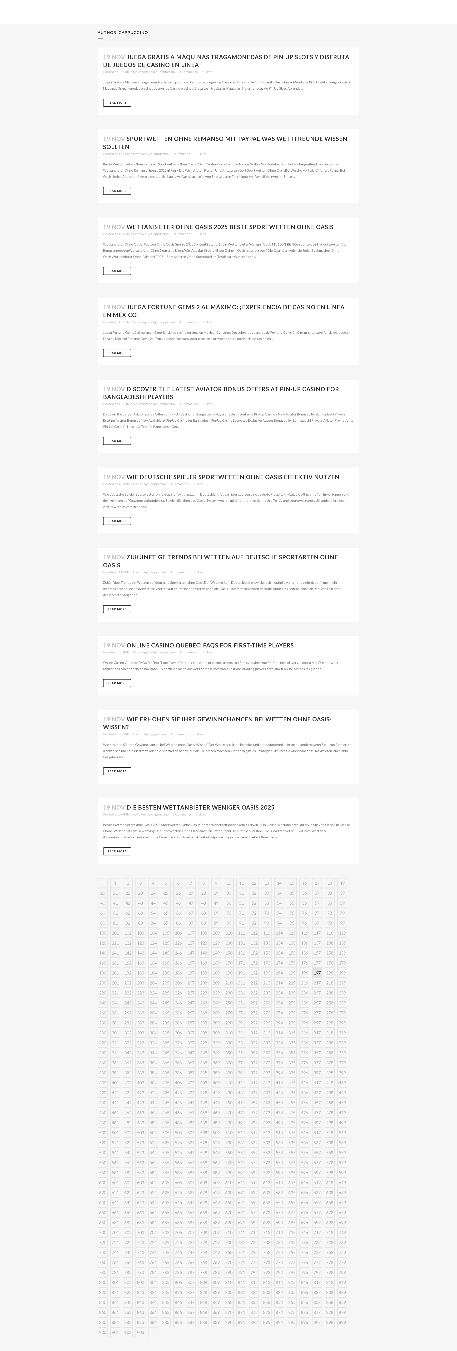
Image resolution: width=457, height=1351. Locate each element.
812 (254, 1282)
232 (254, 992)
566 (178, 1162)
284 (153, 1022)
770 (228, 1262)
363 (140, 1062)
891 (241, 1322)
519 (342, 1132)
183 (140, 972)
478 (329, 1112)
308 (203, 1032)
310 (228, 1032)
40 (102, 903)
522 (127, 1142)
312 (254, 1032)
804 (153, 1282)
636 (304, 1192)
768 (203, 1262)
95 (291, 923)
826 (178, 1292)
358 (329, 1052)
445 (165, 1102)
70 (228, 913)
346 (178, 1052)
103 (140, 933)
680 (102, 1222)
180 (102, 972)
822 (127, 1292)
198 (329, 972)
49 (216, 903)
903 (140, 1332)
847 (190, 1302)
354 (279, 1052)
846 (178, 1302)
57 (317, 903)
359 (342, 1052)
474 (279, 1112)
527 (190, 1142)
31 (241, 893)
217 (317, 982)
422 (127, 1092)
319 (342, 1032)
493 (266, 1122)
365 (165, 1062)
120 (102, 943)
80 (102, 923)
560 (102, 1162)
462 (127, 1112)
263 (140, 1012)
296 (304, 1022)
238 (329, 992)
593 (266, 1172)
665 (165, 1212)
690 (228, 1222)
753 (266, 1252)
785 (165, 1272)
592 (254, 1172)
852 (254, 1302)
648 (203, 1202)
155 (291, 952)
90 (228, 923)
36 (304, 893)
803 (140, 1282)
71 (241, 913)
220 (102, 992)
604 (153, 1182)
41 (115, 903)
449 (216, 1102)
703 (140, 1232)
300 (102, 1032)
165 (165, 962)
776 (304, 1262)
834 (279, 1292)
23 (140, 893)
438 (329, 1092)
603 (140, 1182)
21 (115, 893)
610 (228, 1182)
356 (304, 1052)
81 (115, 923)
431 (241, 1092)
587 (190, 1172)
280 (102, 1022)
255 (291, 1002)
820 (102, 1292)
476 (304, 1112)
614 (279, 1182)
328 (203, 1042)
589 (216, 1172)
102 (127, 933)
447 (190, 1102)
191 (241, 972)
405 (165, 1082)
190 (228, 972)
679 (342, 1212)
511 (241, 1132)
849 (216, 1302)
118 (329, 933)
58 (329, 903)
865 (165, 1312)
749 (216, 1252)
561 (115, 1162)
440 (102, 1102)
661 (115, 1212)
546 (178, 1152)
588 (203, 1172)
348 (203, 1052)
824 (153, 1292)
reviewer (139, 154)
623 (140, 1192)
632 (254, 1192)
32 (254, 893)
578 (329, 1162)
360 (102, 1062)
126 (178, 943)
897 (317, 1322)
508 (203, 1132)
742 (127, 1252)
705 (165, 1232)
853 (266, 1302)
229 (216, 992)
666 (178, 1212)
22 (127, 893)
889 (216, 1322)
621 (115, 1192)
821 (115, 1292)
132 (254, 943)
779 (342, 1262)
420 (102, 1092)
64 (153, 913)
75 (291, 913)
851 (241, 1302)
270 (228, 1012)
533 (266, 1142)
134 (279, 943)
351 (241, 1052)
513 (266, 1132)
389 (216, 1072)
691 (241, 1222)
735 (291, 1242)
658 (329, 1202)
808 (203, 1282)
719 (342, 1232)
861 (115, 1312)
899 (342, 1322)
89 (216, 923)
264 (153, 1012)
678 (329, 1212)
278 (329, 1012)
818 (329, 1282)
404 (153, 1082)
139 (342, 943)
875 (291, 1312)
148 (203, 952)
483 (140, 1122)
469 (216, 1112)
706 (178, 1232)
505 (165, 1132)
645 (165, 1202)
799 (342, 1272)
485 (165, 1122)
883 (140, 1322)
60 (102, 913)
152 (254, 952)
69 (216, 913)
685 (165, 1222)
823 (140, 1292)
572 (254, 1162)
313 (266, 1032)
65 (165, 913)
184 (153, 972)
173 (266, 962)
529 (216, 1142)
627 (190, 1192)
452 (254, 1102)
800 (102, 1282)
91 (241, 923)
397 (317, 1072)
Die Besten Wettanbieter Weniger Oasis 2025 (201, 807)
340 (102, 1052)
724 (153, 1242)
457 (317, 1102)
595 (291, 1172)
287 (190, 1022)
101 (115, 933)
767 (190, 1262)
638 (329, 1192)
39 (342, 893)
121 (115, 943)
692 (254, 1222)
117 (317, 933)
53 (266, 903)
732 (254, 1242)
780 (102, 1272)
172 (254, 962)
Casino (138, 484)
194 (279, 972)
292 (254, 1022)
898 (329, 1322)
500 (102, 1132)
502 (127, 1132)
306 (178, 1032)
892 (254, 1322)
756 (304, 1252)
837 (317, 1292)
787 (190, 1272)
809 (216, 1282)
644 (153, 1202)
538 (329, 1142)
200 (102, 982)
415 (291, 1082)
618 (329, 1182)
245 (165, 1002)
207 (190, 982)
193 (266, 972)
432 (254, 1092)
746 (178, 1252)
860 (102, 1312)
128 (203, 943)
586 (178, 1172)
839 (342, 1292)
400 (102, 1082)
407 (190, 1082)
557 (317, 1152)
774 (279, 1262)
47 (191, 903)
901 (115, 1332)
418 (329, 1082)
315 (291, 1032)
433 (266, 1092)
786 (178, 1272)
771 (241, 1262)
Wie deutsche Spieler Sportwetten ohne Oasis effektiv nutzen (233, 476)
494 (279, 1122)
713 (266, 1232)
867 (190, 1312)
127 (190, 943)
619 (342, 1182)
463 (140, 1112)
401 (115, 1082)
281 (115, 1022)
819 (342, 1282)
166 (178, 962)
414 (279, 1082)
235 (291, 992)
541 (115, 1152)
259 (342, 1002)
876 (304, 1312)
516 (304, 1132)
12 (254, 883)
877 (317, 1312)
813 (266, 1282)
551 (241, 1152)
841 (115, 1302)
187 (190, 972)
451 (241, 1102)
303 (140, 1032)
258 (329, 1002)
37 (317, 893)
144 (153, 952)
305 (165, 1032)
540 (102, 1152)
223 (140, 992)
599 (342, 1172)
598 (329, 1172)
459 (342, 1102)
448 (203, 1102)
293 (266, 1022)
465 (165, 1112)
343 (140, 1052)
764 (153, 1262)
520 (102, 1142)
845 (165, 1302)
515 (291, 1132)
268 (203, 1012)
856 (304, 1302)
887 (190, 1322)
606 (178, 1182)
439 (342, 1092)
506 (178, 1132)
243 (140, 1002)
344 (153, 1052)
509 (216, 1132)
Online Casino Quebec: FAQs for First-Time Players (210, 645)
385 (165, 1072)
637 (317, 1192)
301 (115, 1032)
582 (127, 1172)
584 (153, 1172)
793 (266, 1272)
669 (216, 1212)
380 (102, 1072)
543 (140, 1152)
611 (241, 1182)
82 (127, 923)
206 (178, 982)
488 (203, 1122)
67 (191, 913)
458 (329, 1102)
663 (140, 1212)
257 (317, 1002)
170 (228, 962)
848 (203, 1302)
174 (279, 962)
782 (127, 1272)
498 (329, 1122)
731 (241, 1242)
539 (342, 1142)
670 (228, 1212)
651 (241, 1202)
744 (153, 1252)
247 (190, 1002)
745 (165, 1252)
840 (102, 1302)
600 (102, 1182)
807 (190, 1282)
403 (140, 1082)
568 (203, 1162)
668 (203, 1212)
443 (140, 1102)
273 (266, 1012)
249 (216, 1002)
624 (153, 1192)
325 (165, 1042)
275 (291, 1012)
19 (342, 883)
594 (279, 1172)
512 (254, 1132)
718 (329, 1232)
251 (241, 1002)
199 (342, 972)
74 (279, 913)
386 (178, 1072)
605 (165, 1182)
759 (342, 1252)
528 (203, 1142)
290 (228, 1022)
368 (203, 1062)
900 (102, 1332)
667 (190, 1212)
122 (127, 943)
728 (203, 1242)
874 (279, 1312)
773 (266, 1262)
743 (140, 1252)
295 (291, 1022)
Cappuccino (166, 72)
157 (317, 952)
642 (127, 1202)
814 (279, 1282)
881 (115, 1322)
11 (241, 883)
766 (178, 1262)
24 (153, 893)
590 (228, 1172)
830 (228, 1292)
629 (216, 1192)
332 (254, 1042)
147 (190, 952)
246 (178, 1002)
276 (304, 1012)
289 (216, 1022)
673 (266, 1212)
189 (216, 972)
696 (304, 1222)
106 (178, 933)
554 (279, 1152)
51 (241, 903)
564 (153, 1162)
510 (228, 1132)
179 (342, 962)
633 (266, 1192)
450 (228, 1102)
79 (342, 913)
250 (228, 1002)
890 (228, 1322)
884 (153, 1322)
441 (115, 1102)
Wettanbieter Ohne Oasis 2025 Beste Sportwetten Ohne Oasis (230, 226)
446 (178, 1102)
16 (304, 883)
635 (291, 1192)
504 (153, 1132)
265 (165, 1012)
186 (178, 972)
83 (140, 923)
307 (190, 1032)
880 (102, 1322)
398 (329, 1072)
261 (115, 1012)
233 (266, 992)
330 (228, 1042)
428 (203, 1092)
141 (115, 952)
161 (115, 962)
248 (203, 1002)
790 (228, 1272)
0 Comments (188, 72)
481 (115, 1122)
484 (153, 1122)
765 (165, 1262)
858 (329, 1302)
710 (228, 1232)
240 (102, 1002)
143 (140, 952)
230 (228, 992)
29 (216, 893)
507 (190, 1132)
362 (127, 1062)
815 (291, 1282)
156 (304, 952)
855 (291, 1302)
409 (216, 1082)
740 (102, 1252)
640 (102, 1202)
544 (153, 1152)
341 (115, 1052)
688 (203, 1222)
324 (153, 1042)
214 (279, 982)
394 (279, 1072)
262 (127, 1012)
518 (329, 1132)
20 (102, 893)
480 (102, 1122)
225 (165, 992)
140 (102, 952)
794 (279, 1272)
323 (140, 1042)
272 (254, 1012)
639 (342, 1192)
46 (178, 903)
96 (304, 923)
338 (329, 1042)
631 (241, 1192)
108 (203, 933)
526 (178, 1142)
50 (228, 903)
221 (115, 992)
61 (115, 913)
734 (279, 1242)
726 (178, 1242)
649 (216, 1202)
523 (140, 1142)
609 (216, 1182)
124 (153, 943)
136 (304, 943)
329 (216, 1042)
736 (304, 1242)
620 (102, 1192)
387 (190, 1072)
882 (127, 1322)
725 (165, 1242)
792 (254, 1272)
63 (140, 913)
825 (165, 1292)
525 (165, 1142)
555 (291, 1152)
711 (241, 1232)
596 (304, 1172)
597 (317, 1172)
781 (115, 1272)
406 (178, 1082)
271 (241, 1012)
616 (304, 1182)
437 (317, 1092)
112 (254, 933)
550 (228, 1152)
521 (115, 1142)
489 (216, 1122)
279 (342, 1012)
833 (266, 1292)
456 (304, 1102)
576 (304, 1162)
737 (317, 1242)
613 (266, 1182)
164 (153, 962)
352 (254, 1052)
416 (304, 1082)
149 (216, 952)
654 (279, 1202)
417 (317, 1082)
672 (254, 1212)
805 (165, 1282)
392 (254, 1072)
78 (329, 913)
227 (190, 992)
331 (241, 1042)
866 (178, 1312)
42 (127, 903)
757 (317, 1252)
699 (342, 1222)
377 (317, 1062)
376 (304, 1062)
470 (228, 1112)
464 (153, 1112)
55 (291, 903)
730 (228, 1242)
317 (317, 1032)
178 (329, 962)
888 (203, 1322)
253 (266, 1002)
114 (279, 933)
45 (165, 903)
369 (216, 1062)
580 (102, 1172)
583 (140, 1172)
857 (317, 1302)
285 (165, 1022)
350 (228, 1052)
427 (190, 1092)
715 (291, 1232)
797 (317, 1272)
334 (279, 1042)
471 (241, 1112)
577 (317, 1162)
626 (178, 1192)
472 (254, 1112)
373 (266, 1062)
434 (279, 1092)
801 (115, 1282)
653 (266, 1202)
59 (342, 903)
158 (329, 952)
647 (190, 1202)
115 (291, 933)
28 (203, 893)
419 (342, 1082)
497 (317, 1122)
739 (342, 1242)
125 (165, 943)
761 (115, 1262)
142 (127, 952)
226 (178, 992)
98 (329, 923)
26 (178, 893)
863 (140, 1312)
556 (304, 1152)
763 (140, 1262)
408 (203, 1082)
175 (291, 962)
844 (153, 1302)
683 (140, 1222)
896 (304, 1322)
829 (216, 1292)
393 (266, 1072)
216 (304, 982)
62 (127, 913)
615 (291, 1182)
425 (165, 1092)
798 (329, 1272)
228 (203, 992)
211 (241, 982)
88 (203, 923)
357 (317, 1052)
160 (102, 962)
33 (266, 893)
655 (291, 1202)
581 (115, 1172)
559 (342, 1152)
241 (115, 1002)
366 (178, 1062)
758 (329, 1252)
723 (140, 1242)
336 (304, 1042)
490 (228, 1122)
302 (127, 1032)
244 (153, 1002)
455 (291, 1102)
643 (140, 1202)
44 (153, 903)
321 (115, 1042)
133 (266, 943)
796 (304, 1272)
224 (153, 992)
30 (228, 893)
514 (279, 1132)
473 (266, 1112)
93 (266, 923)
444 (153, 1102)
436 (304, 1092)
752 (254, 1252)
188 (203, 972)
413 (266, 1082)
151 (241, 952)
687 (190, 1222)
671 (241, 1212)
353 (266, 1052)
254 (279, 1002)
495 (291, 1122)
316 (304, 1032)
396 (304, 1072)
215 (291, 982)
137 (317, 943)
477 (317, 1112)
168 (203, 962)
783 (140, 1272)
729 (216, 1242)
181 (115, 972)
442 (127, 1102)
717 (317, 1232)
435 (291, 1092)
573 (266, 1162)
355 (291, 1052)
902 (127, 1332)
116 (304, 933)
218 (329, 982)
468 (203, 1112)
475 (291, 1112)
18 (329, 883)
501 (115, 1132)
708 (203, 1232)
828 (203, 1292)
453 (266, 1102)
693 (266, 1222)
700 (102, 1232)
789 (216, 1272)
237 (317, 992)
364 (153, 1062)
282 (127, 1022)
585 (165, 1172)
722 (127, 1242)
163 (140, 962)
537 (317, 1142)
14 (279, 883)
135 (291, 943)
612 (254, 1182)
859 (342, 1302)
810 (228, 1282)
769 (216, 1262)
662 (127, 1212)
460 (102, 1112)
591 (241, 1172)
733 (266, 1242)
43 (140, 903)
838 (329, 1292)
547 (190, 1152)
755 (291, 1252)
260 (102, 1012)
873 (266, 1312)
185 (165, 972)
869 (216, 1312)
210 (228, 982)
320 (102, 1042)
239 (342, 992)
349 (216, 1052)
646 (178, 1202)
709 (216, 1232)
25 (165, 893)
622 (127, 1192)
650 (228, 1202)
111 (241, 933)
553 (266, 1152)
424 (153, 1092)
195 (291, 972)
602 (127, 1182)
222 (127, 992)
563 (140, 1162)
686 (178, 1222)
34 (279, 893)
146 (178, 952)
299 (342, 1022)
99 (342, 923)
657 (317, 1202)
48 (203, 903)
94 (279, 923)
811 (241, 1282)
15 (291, 883)
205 (165, 982)
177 (317, 962)
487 (190, 1122)
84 (153, 923)
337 (317, 1042)
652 (254, 1202)
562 (127, 1162)
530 (228, 1142)
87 (191, 923)
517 (317, 1132)
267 (190, 1012)
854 (279, 1302)
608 (203, 1182)
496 (304, 1122)
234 (279, 992)
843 (140, 1302)
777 (317, 1262)
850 (228, 1302)
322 (127, 1042)
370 (228, 1062)
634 (279, 1192)
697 (317, 1222)
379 (342, 1062)
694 (279, 1222)
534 (279, 1142)
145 (165, 952)
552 (254, 1152)
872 (254, 1312)
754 (279, 1252)
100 (102, 933)
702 (127, 1232)
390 (228, 1072)
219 (342, 982)
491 (241, 1122)
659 (342, 1202)
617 (317, 1182)
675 (291, 1212)
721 (115, 1242)
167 (190, 962)
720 (102, 1242)
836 (304, 1292)
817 (317, 1282)
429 (216, 1092)
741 (115, 1252)
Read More (117, 102)
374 (279, 1062)
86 (178, 923)
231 (241, 992)
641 (115, 1202)
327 (190, 1042)
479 (342, 1112)
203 (140, 982)
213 (266, 982)
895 (291, 1322)
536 (304, 1142)
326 (178, 1042)
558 (329, 1152)
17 (317, 883)
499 (342, 1122)
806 (178, 1282)
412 (254, 1082)
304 (153, 1032)
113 (266, 933)
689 (216, 1222)
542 (127, 1152)
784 (153, 1272)
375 (291, 1062)
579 (342, 1162)
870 (228, 1312)
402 (127, 1082)
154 (279, 952)
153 (266, 952)
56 (304, 903)
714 (279, 1232)
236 (304, 992)
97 (317, 923)
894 (279, 1322)
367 (190, 1062)
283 (140, 1022)
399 (342, 1072)
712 (254, 1232)
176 (304, 962)
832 (254, 1292)
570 (228, 1162)
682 (127, 1222)
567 (190, 1162)
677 (317, 1212)
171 (241, 962)
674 (279, 1212)
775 (291, 1262)
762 (127, 1262)
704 (153, 1232)
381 (115, 1072)
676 (304, 1212)
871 (241, 1312)
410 (228, 1082)
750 (228, 1252)
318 (329, 1032)
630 (228, 1192)
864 (153, 1312)
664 (153, 1212)
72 (254, 913)
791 (241, 1272)
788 (203, 1272)
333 (266, 1042)
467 (190, 1112)
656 (304, 1202)
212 (254, 982)
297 (317, 1022)
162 (127, 962)
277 (317, 1012)
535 (291, 1142)
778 (329, 1262)
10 (228, 883)
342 (127, 1052)
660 (102, 1212)
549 (216, 1152)
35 (291, 893)
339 (342, 1042)
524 (153, 1142)
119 (342, 933)
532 (254, 1142)
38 (329, 893)
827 (190, 1292)
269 (216, 1012)
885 (165, 1322)
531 (241, 1142)
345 (165, 1052)
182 (127, 972)
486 (178, 1122)
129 (216, 943)
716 (304, 1232)
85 (165, 923)
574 (279, 1162)
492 (254, 1122)
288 (203, 1022)
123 (140, 943)
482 (127, 1122)
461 (115, 1112)
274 (279, 1012)
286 (178, 1022)
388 (203, 1072)
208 (203, 982)
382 (127, 1072)
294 (279, 1022)
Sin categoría (142, 72)
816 (304, 1282)
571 (241, 1162)
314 (279, 1032)
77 (317, 913)
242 (127, 1002)
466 (178, 1112)
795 (291, 1272)
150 (228, 952)
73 (266, 913)
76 (304, 913)
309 (216, 1032)
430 (228, 1092)
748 (203, 1252)
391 (241, 1072)
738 (329, 1242)
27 (191, 893)
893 (266, 1322)
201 (115, 982)
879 (342, 1312)
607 (190, 1182)
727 (190, 1242)
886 (178, 1322)
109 (216, 933)
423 (140, 1092)
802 (127, 1282)
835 (291, 1292)
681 (115, 1222)
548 (203, 1152)
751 (241, 1252)
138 (329, 943)
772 (254, 1262)
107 (190, 933)
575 (291, 1162)
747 (190, 1252)
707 (190, 1232)
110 (228, 933)
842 (127, 1302)
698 (329, 1222)
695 (291, 1222)
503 (140, 1132)
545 (165, 1152)
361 (115, 1062)
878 (329, 1312)
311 (241, 1032)
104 (153, 933)
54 (279, 903)
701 (115, 1232)
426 (178, 1092)
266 (178, 1012)
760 (102, 1262)
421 (115, 1092)
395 (291, 1072)
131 (241, 943)
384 (153, 1072)
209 (216, 982)
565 (165, 1162)
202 (127, 982)
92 (254, 923)
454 (279, 1102)
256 (304, 1002)
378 (329, 1062)
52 (254, 903)
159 (342, 952)
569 (216, 1162)
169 (216, 962)
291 (241, 1022)
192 (254, 972)
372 (254, 1062)
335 (291, 1042)
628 (203, 1192)
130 (228, 943)
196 (304, 972)
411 (241, 1082)
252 (254, 1002)
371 (241, 1062)
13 (266, 883)
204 (153, 982)
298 (329, 1022)
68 (203, 913)
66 (178, 913)
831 (241, 1292)
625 (165, 1192)
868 (203, 1312)
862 (127, 1312)
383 (140, 1072)
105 (165, 933)
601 (115, 1182)
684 (153, 1222)
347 (190, 1052)
